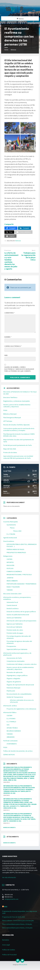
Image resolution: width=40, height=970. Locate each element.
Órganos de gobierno (14, 682)
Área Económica (8, 541)
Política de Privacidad (9, 955)
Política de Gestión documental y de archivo (18, 751)
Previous (7, 250)
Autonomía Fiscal (12, 602)
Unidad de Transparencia (15, 697)
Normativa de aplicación (15, 672)
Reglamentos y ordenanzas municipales (16, 401)
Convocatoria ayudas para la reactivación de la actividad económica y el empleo (18, 429)
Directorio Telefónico (10, 397)
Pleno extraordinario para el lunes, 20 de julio (17, 924)
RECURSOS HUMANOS (14, 731)
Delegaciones (7, 556)
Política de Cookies (8, 950)
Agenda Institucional (10, 538)
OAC (8, 725)
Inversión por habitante (14, 627)
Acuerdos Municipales (10, 522)
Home (6, 50)
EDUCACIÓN (10, 565)
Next (33, 250)
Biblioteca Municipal (9, 414)
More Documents (9, 827)
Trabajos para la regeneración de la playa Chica (28, 256)
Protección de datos (10, 452)
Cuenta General (12, 605)
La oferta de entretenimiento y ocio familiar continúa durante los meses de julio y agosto (11, 261)
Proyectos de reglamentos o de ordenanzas (21, 709)
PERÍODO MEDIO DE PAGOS (15, 549)
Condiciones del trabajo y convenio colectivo (22, 664)
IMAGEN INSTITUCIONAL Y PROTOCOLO (19, 575)
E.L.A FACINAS (11, 719)
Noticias (13, 50)
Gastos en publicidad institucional (18, 615)
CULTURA (9, 559)
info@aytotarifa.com (11, 899)
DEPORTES (10, 562)
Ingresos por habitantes (15, 624)
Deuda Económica (12, 608)
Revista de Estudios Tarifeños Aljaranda (16, 425)
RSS (5, 906)
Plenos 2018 (17, 531)
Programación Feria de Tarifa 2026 (13, 917)
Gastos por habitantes (14, 618)
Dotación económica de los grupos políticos (21, 612)
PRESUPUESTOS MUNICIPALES (16, 552)
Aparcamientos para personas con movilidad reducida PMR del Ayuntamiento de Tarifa (18, 457)
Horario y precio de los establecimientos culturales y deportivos (16, 406)
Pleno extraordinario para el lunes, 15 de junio (17, 928)
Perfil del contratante (10, 741)
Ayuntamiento (11, 525)
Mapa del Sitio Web (9, 449)
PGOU (5, 410)
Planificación (11, 691)
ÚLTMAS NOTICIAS (9, 755)
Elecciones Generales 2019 (12, 594)
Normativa (5, 940)
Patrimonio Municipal (13, 688)
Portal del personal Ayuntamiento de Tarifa (17, 445)
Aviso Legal (6, 945)
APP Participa (7, 421)
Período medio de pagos (15, 633)
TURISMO (10, 590)
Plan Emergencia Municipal (12, 418)
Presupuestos (11, 646)
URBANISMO (11, 737)
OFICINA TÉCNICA (12, 728)
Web (6, 355)
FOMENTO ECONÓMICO (14, 571)
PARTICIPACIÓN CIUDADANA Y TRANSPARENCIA (21, 584)
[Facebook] (18, 961)
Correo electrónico (13, 346)
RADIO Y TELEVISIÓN (13, 587)
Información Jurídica (10, 706)
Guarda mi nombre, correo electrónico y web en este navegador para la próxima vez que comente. (19, 369)
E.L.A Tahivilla (11, 534)
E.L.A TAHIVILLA (11, 722)
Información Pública (9, 712)
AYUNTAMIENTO (12, 744)
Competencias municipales (16, 661)
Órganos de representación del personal (20, 685)
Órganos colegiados (13, 678)
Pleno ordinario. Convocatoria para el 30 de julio (18, 921)
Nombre (8, 337)
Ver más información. (9, 877)
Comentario (9, 313)
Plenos (12, 528)
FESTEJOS (10, 568)
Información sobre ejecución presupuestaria (21, 621)
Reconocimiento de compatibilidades (19, 694)
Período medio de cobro (15, 630)
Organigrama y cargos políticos (17, 675)
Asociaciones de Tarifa (14, 658)
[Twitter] (22, 961)
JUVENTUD (10, 578)
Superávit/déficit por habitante (17, 649)
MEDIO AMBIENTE (12, 581)
